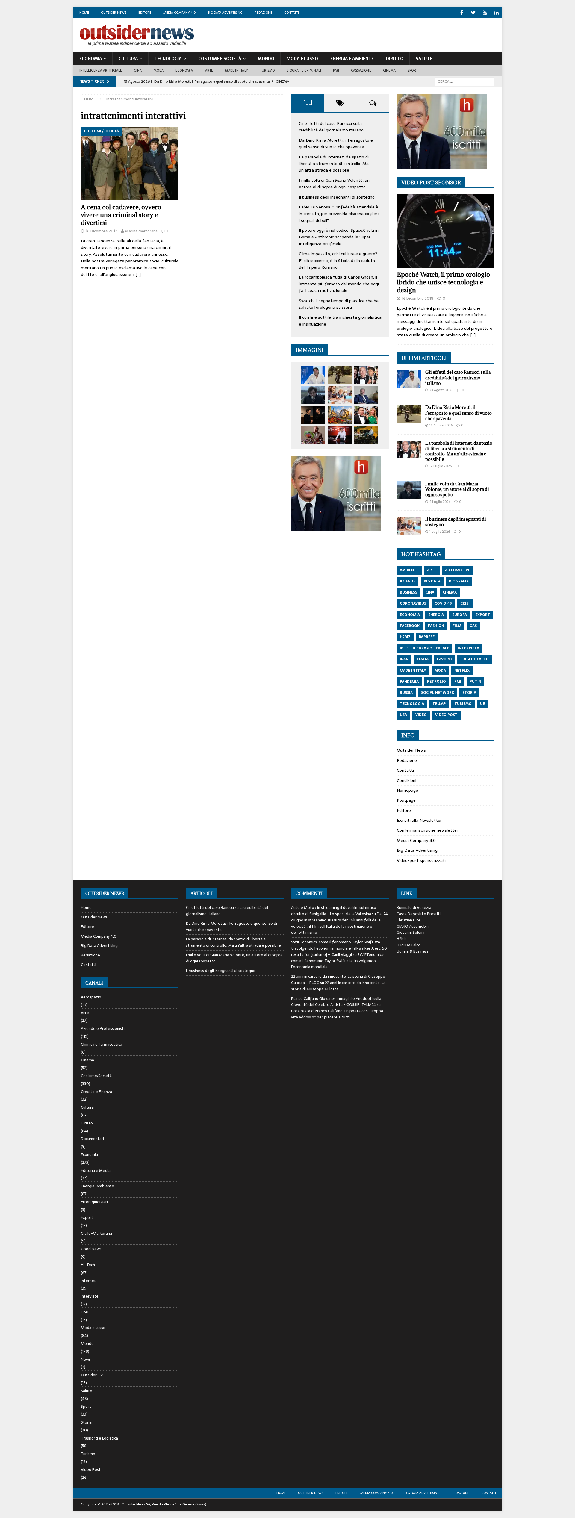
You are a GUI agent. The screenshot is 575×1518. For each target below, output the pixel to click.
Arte (209, 70)
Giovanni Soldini (410, 932)
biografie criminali (304, 70)
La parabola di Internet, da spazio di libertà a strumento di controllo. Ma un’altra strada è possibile (334, 164)
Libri (84, 1312)
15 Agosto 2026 (441, 425)
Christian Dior (408, 920)
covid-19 (443, 603)
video (421, 715)
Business (408, 592)
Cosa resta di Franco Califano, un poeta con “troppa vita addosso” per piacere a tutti (337, 1014)
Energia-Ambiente (97, 1186)
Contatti (291, 12)
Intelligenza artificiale (100, 70)
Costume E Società (219, 58)
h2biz (405, 637)
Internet (88, 1281)
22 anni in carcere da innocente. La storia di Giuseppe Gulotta (338, 986)
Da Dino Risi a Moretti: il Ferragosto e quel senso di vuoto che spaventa (336, 143)
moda (440, 671)
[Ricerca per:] (464, 81)
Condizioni (406, 780)
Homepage (407, 790)
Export (87, 1217)
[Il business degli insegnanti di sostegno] (340, 395)
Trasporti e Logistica (99, 1438)
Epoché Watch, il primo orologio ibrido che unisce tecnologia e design (443, 282)
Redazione (263, 12)
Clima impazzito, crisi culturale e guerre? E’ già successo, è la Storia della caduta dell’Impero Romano (338, 260)
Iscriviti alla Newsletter (419, 820)
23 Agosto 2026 (441, 390)
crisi (465, 603)
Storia (86, 1422)
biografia (459, 581)
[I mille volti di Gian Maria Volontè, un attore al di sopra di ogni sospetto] (313, 395)
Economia (90, 58)
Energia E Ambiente (352, 58)
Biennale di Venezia (414, 907)
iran (404, 659)
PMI (336, 70)
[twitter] (473, 12)
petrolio (436, 682)
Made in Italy (236, 70)
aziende (407, 581)
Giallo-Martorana (96, 1233)
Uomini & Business (413, 951)
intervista (468, 648)
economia (410, 615)
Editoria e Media (96, 1170)
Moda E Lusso (302, 58)
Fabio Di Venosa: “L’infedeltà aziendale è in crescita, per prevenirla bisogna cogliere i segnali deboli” (339, 214)
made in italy (413, 671)
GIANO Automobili (413, 926)
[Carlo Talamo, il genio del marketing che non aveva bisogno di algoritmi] (366, 435)
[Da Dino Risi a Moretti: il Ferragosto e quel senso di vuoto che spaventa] (340, 375)
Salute (424, 58)
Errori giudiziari (94, 1202)
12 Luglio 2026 (440, 466)
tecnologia (412, 704)
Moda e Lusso (93, 1328)
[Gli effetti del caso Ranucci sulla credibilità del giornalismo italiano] (313, 375)
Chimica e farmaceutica (101, 1044)
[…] (138, 274)
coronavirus (413, 603)
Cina (138, 70)
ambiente (409, 570)
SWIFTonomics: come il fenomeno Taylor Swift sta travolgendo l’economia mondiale (337, 960)
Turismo (267, 70)
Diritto (394, 58)
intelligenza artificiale (424, 648)
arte (432, 570)
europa (459, 615)
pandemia (409, 682)
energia (436, 615)
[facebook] (461, 12)
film (457, 626)
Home (84, 12)
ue (482, 704)
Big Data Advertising (225, 12)
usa (403, 715)
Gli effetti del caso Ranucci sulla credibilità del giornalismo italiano (331, 126)
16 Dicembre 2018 (417, 298)
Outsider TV (92, 1375)
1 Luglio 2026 (439, 531)
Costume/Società (96, 1076)
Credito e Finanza (96, 1092)
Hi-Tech (88, 1265)
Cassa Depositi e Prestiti (419, 914)
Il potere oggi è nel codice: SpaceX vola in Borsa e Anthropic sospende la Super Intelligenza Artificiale (339, 237)
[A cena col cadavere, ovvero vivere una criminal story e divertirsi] (130, 163)
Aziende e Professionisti (103, 1028)
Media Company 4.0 (179, 12)
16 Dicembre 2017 (101, 231)
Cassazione (361, 70)
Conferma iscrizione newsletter (427, 830)
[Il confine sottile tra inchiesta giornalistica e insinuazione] (340, 435)
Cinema (389, 70)
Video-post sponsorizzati (421, 860)
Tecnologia (168, 58)
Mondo (266, 58)
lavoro (444, 659)
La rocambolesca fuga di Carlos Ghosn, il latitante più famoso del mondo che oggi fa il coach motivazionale (339, 284)
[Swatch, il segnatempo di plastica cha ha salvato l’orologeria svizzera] (313, 435)
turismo (463, 704)
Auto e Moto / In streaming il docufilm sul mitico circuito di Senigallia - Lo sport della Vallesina (333, 910)
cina (430, 592)
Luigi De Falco (408, 945)
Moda (159, 70)
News (86, 1359)
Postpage (406, 800)
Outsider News (113, 12)
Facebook (410, 626)
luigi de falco (474, 659)
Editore (144, 12)
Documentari (92, 1139)
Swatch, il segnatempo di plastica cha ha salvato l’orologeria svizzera (339, 304)
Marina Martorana (141, 231)
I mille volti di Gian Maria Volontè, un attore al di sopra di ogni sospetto (334, 183)
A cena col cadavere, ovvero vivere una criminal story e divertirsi (121, 215)
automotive (457, 570)
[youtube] (485, 12)
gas (473, 626)
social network (437, 693)
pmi (457, 682)
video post (446, 715)
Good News (91, 1249)
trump (439, 704)
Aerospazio (91, 997)
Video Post (91, 1469)
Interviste (90, 1296)
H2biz (402, 939)
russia (406, 693)
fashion (436, 626)
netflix (462, 671)
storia (469, 693)
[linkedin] (496, 12)
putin (475, 682)
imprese (427, 637)
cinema (450, 592)
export (482, 615)
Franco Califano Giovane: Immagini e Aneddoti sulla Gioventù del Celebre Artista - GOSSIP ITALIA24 (336, 1001)
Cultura (128, 58)
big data (432, 581)
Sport (413, 70)
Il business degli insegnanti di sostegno (337, 197)
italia (423, 659)
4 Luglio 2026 (439, 501)
